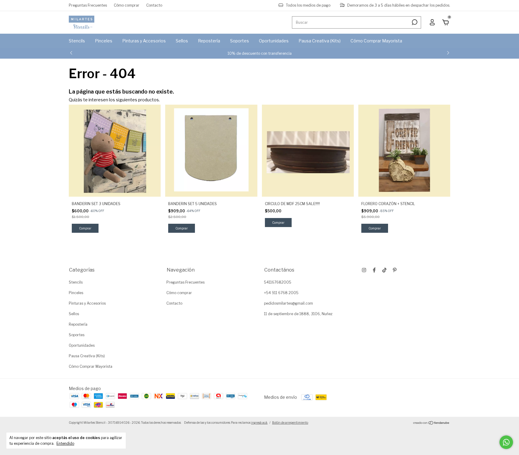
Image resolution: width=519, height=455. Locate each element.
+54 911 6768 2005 (281, 293)
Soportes (239, 40)
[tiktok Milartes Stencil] (384, 270)
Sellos (182, 40)
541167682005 (277, 282)
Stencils (77, 40)
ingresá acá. (259, 422)
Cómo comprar (126, 5)
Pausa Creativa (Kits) (320, 40)
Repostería (209, 40)
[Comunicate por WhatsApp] (506, 442)
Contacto (154, 5)
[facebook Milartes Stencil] (374, 270)
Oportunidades (274, 40)
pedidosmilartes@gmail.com (288, 303)
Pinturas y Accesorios (144, 40)
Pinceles (103, 40)
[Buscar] (414, 22)
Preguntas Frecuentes (88, 5)
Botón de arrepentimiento (290, 422)
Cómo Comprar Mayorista (376, 40)
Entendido (65, 443)
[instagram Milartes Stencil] (364, 270)
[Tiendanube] (431, 423)
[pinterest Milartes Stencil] (394, 270)
